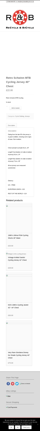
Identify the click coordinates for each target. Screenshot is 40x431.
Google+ (18, 5)
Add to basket (15, 108)
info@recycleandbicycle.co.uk (26, 1)
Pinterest (25, 5)
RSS (29, 5)
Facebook (14, 5)
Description (11, 125)
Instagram (22, 5)
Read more (26, 427)
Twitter (11, 5)
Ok (11, 427)
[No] (38, 424)
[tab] (11, 125)
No (18, 427)
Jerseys (27, 116)
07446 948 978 (11, 1)
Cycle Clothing (19, 116)
